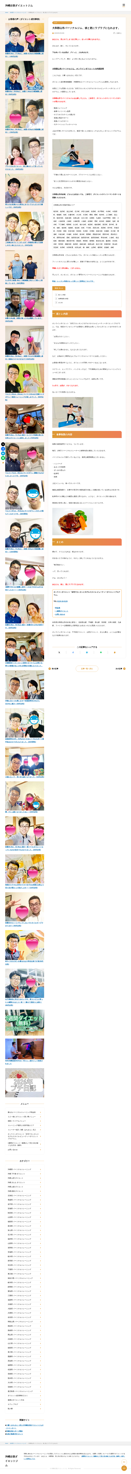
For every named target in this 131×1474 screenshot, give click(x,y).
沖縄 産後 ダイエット (15, 1191)
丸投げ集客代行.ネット (14, 1434)
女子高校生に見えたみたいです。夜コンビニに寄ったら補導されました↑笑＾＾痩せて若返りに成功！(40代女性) (24, 1002)
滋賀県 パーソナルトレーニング (19, 1300)
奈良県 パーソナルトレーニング (62, 22)
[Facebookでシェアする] (73, 652)
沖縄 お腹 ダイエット (15, 1187)
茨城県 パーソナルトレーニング (19, 1252)
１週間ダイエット (61, 611)
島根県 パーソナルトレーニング (19, 1330)
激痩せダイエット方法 (16, 1400)
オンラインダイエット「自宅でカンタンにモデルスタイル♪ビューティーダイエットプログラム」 (23, 1136)
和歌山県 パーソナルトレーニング (20, 1321)
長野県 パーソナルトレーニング (19, 1248)
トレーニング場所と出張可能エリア (21, 1125)
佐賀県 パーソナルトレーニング (19, 1369)
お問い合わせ (60, 614)
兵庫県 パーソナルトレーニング (19, 1313)
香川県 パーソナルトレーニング (19, 1352)
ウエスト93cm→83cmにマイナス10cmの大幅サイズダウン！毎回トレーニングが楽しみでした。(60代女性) (24, 397)
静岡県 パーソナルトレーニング (19, 1287)
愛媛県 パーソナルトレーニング (19, 1356)
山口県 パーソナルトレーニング (19, 1343)
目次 (59, 288)
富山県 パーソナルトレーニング (19, 1230)
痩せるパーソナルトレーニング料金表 (22, 1112)
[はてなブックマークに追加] (87, 652)
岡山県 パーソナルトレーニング (19, 1335)
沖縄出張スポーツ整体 (14, 1431)
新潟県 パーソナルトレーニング (19, 1226)
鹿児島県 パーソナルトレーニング (20, 1391)
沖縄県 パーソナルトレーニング (19, 1169)
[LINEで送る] (101, 652)
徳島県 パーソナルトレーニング (19, 1348)
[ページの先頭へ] (124, 1468)
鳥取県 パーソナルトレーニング (19, 1326)
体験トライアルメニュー (17, 1121)
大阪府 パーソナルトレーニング (19, 1309)
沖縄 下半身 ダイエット (16, 1174)
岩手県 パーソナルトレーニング (19, 1204)
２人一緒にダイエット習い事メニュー (22, 1117)
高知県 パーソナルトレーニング (19, 1361)
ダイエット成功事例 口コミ (18, 1395)
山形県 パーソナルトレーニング (19, 1217)
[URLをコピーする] (115, 652)
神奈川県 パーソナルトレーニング (20, 1278)
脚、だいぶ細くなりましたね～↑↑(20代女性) (21, 812)
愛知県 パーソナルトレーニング (19, 1291)
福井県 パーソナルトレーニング (19, 1239)
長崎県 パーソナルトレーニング (19, 1374)
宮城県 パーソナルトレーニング (19, 1208)
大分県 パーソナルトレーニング (19, 1382)
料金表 (57, 608)
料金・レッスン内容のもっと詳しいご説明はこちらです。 (73, 281)
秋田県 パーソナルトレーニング (19, 1213)
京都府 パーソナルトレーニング (19, 1304)
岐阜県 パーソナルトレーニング (19, 1282)
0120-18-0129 (62, 601)
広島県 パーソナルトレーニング (19, 1339)
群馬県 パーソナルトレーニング (19, 1261)
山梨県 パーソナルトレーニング (19, 1243)
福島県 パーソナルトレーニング (19, 1221)
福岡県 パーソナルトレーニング (19, 1365)
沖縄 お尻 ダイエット (15, 1178)
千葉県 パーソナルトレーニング (19, 1269)
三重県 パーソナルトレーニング (19, 1295)
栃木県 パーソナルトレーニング (19, 1256)
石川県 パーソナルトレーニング (19, 1235)
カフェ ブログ (13, 1404)
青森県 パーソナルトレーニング (19, 1200)
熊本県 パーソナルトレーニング (19, 1378)
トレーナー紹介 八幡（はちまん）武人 (22, 1130)
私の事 (10, 1409)
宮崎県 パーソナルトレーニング (19, 1387)
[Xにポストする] (59, 652)
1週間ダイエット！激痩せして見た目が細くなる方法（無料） (23, 1144)
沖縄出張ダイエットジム (19, 5)
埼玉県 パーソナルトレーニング (19, 1265)
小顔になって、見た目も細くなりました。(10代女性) (24, 777)
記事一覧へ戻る (87, 669)
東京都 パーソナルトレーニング (19, 1274)
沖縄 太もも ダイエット (16, 1182)
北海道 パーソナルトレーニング (19, 1195)
